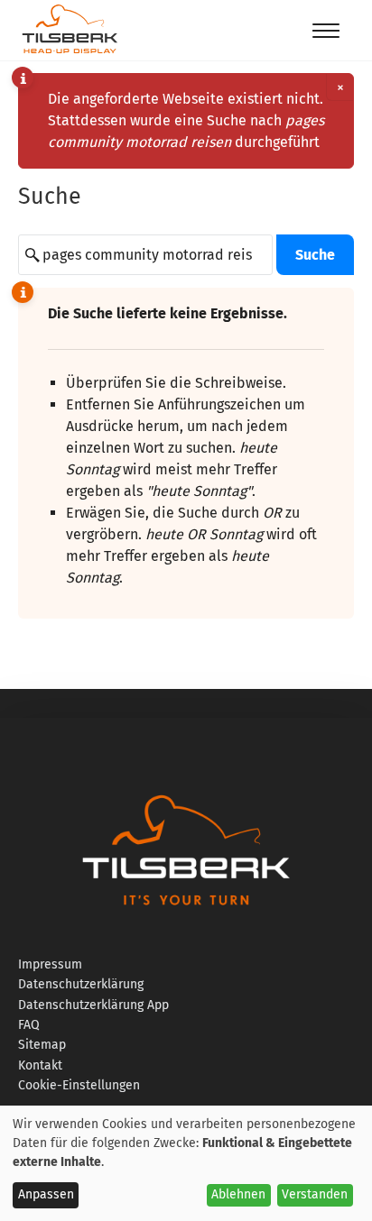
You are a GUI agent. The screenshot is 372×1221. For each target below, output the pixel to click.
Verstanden (315, 1194)
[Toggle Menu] (326, 30)
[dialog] (186, 1163)
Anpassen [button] (46, 1194)
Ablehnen (238, 1194)
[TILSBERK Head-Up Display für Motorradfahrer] (70, 52)
